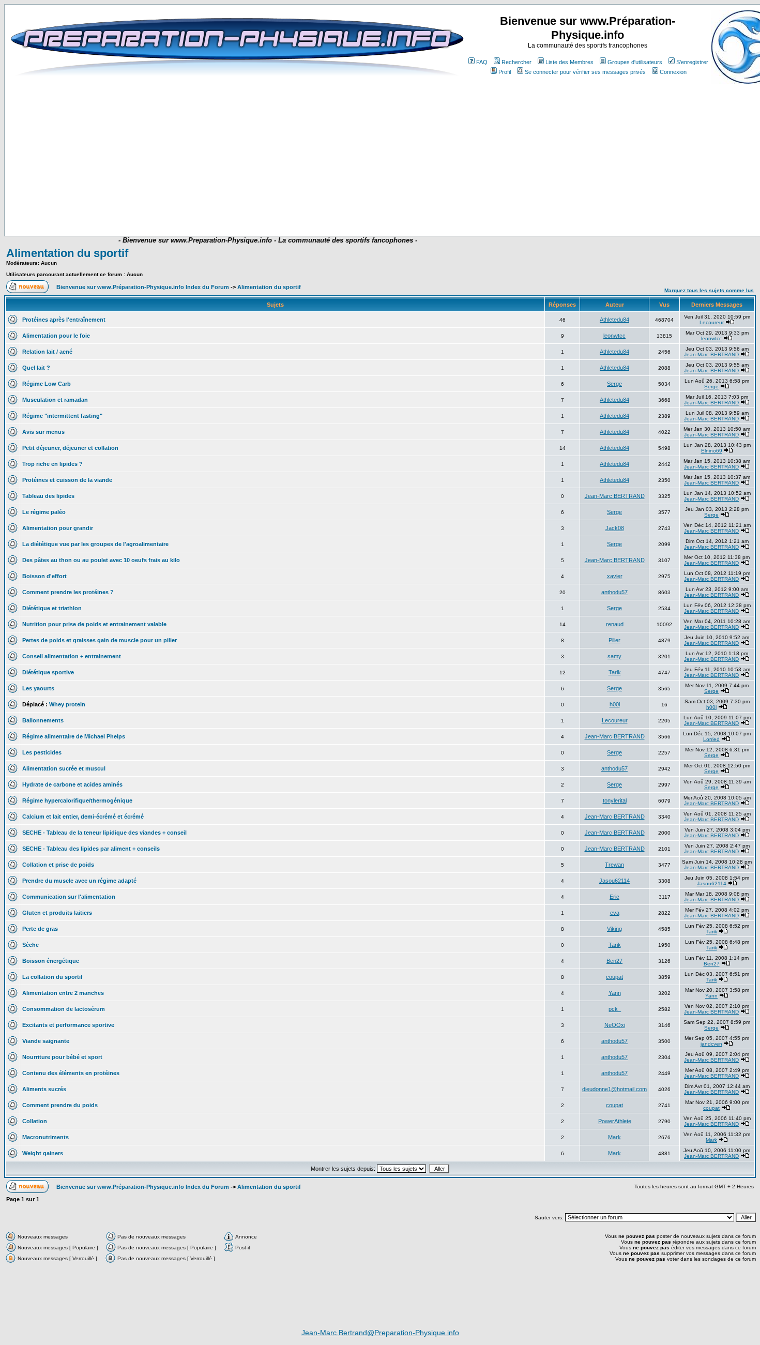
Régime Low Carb (46, 384)
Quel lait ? (36, 368)
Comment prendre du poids (60, 1105)
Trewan (614, 865)
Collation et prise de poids (58, 865)
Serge (614, 384)
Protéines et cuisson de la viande (67, 480)
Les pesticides (42, 752)
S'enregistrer (692, 62)
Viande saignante (45, 1041)
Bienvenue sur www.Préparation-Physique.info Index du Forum (142, 287)
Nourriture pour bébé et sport (62, 1057)
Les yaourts (38, 688)
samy (614, 656)
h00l (615, 704)
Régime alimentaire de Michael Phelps (73, 736)
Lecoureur (712, 322)
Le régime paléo (44, 512)
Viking (614, 929)
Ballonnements (43, 720)
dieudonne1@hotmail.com (614, 1089)
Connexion (673, 72)
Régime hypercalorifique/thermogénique (77, 800)
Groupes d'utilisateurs (634, 62)
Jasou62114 (614, 881)
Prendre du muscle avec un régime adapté (79, 881)
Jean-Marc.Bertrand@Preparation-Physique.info (380, 1332)
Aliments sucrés (44, 1089)
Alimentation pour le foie (56, 336)
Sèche (30, 945)
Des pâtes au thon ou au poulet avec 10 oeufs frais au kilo (101, 560)
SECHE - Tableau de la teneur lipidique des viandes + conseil (104, 832)
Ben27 (614, 961)
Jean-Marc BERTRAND (711, 354)
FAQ (482, 62)
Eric (614, 897)
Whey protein (67, 704)
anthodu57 (614, 592)
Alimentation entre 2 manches (63, 993)
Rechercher (516, 62)
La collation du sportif (52, 977)
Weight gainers (42, 1153)
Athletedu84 (614, 319)
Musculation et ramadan (55, 400)
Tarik (615, 672)
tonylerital (615, 800)
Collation (34, 1121)
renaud (615, 624)
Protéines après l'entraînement (63, 319)
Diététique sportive (48, 672)
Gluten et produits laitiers (57, 913)
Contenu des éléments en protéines (70, 1073)
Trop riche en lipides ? (52, 464)
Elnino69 (711, 451)
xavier (614, 576)
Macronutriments (45, 1137)
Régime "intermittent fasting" (62, 416)
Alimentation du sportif (67, 253)
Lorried (711, 739)
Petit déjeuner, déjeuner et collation (70, 448)
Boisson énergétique (50, 961)
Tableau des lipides (48, 496)
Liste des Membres (569, 62)
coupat (614, 977)
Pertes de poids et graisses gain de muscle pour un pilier (99, 640)
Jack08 (614, 528)
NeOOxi (614, 1025)
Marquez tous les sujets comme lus (709, 290)
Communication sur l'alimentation (68, 897)
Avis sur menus (43, 432)
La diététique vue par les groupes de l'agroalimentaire (95, 544)
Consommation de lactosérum (63, 1009)
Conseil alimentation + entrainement (71, 656)
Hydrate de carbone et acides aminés (72, 784)
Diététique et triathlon (52, 608)
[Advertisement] (215, 205)
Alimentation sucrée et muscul (63, 768)
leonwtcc (614, 336)
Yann (615, 993)
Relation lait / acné (47, 352)
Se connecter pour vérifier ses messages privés (585, 72)
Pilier (614, 640)
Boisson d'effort (44, 576)
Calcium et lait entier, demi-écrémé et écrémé (83, 816)
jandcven (711, 1044)
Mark (614, 1137)
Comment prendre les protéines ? (68, 592)
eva (614, 913)
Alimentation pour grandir (57, 528)
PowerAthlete (614, 1121)
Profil (504, 72)
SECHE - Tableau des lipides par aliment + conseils (91, 848)
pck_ (615, 1009)
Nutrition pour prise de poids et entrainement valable (94, 624)
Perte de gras (40, 929)
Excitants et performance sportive (68, 1025)
